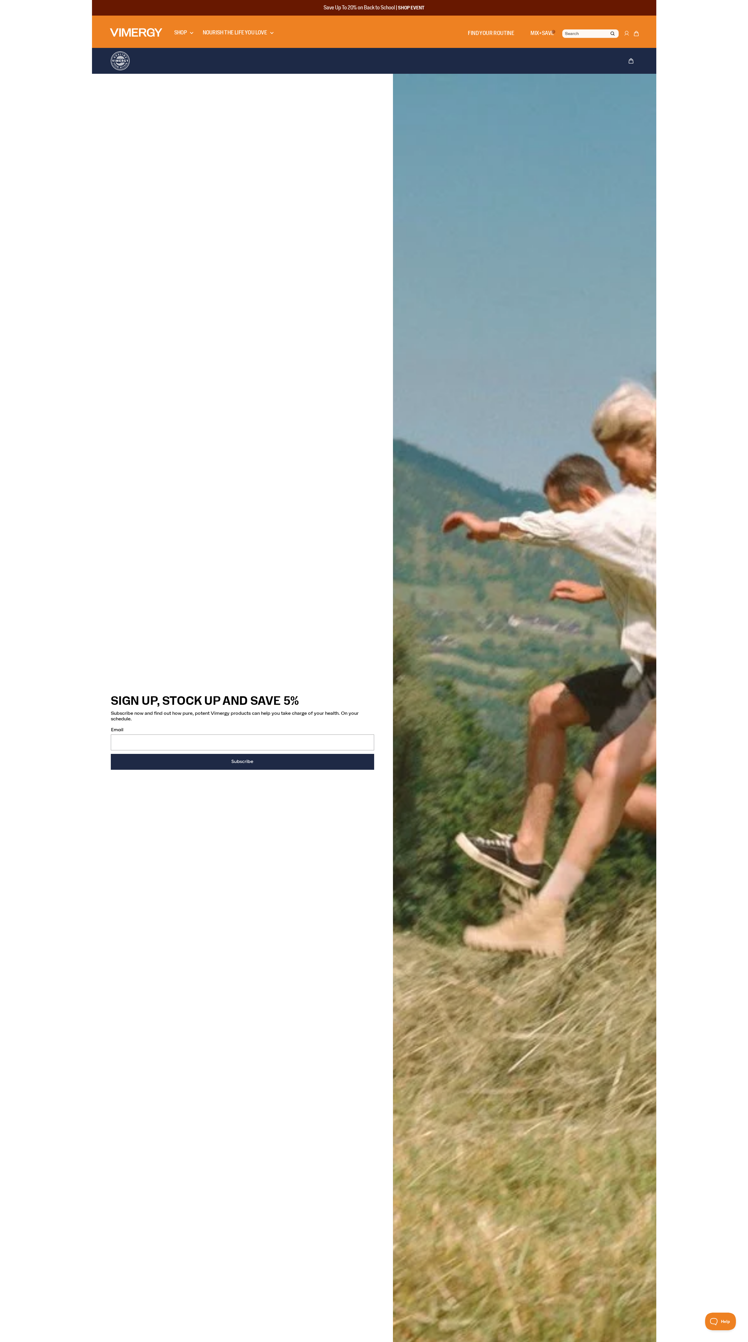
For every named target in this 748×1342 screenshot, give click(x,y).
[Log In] (626, 36)
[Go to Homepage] (136, 32)
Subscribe (242, 761)
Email (117, 730)
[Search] (612, 34)
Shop (180, 33)
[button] (636, 34)
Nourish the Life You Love (235, 33)
